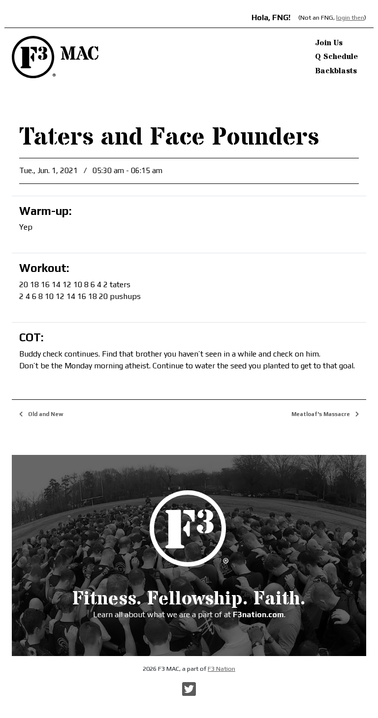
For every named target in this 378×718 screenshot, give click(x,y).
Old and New (45, 414)
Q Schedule (336, 56)
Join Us (329, 42)
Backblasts (336, 70)
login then (350, 17)
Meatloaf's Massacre (321, 414)
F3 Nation (221, 668)
